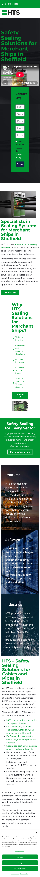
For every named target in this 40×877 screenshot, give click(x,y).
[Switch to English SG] (33, 2)
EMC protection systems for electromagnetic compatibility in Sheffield (21, 739)
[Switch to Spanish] (29, 2)
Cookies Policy (15, 874)
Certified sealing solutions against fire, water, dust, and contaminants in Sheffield (20, 729)
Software (12, 540)
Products (12, 475)
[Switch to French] (31, 5)
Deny (20, 863)
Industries (13, 605)
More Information (20, 452)
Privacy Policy (24, 874)
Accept (20, 857)
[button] (37, 833)
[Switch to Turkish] (29, 5)
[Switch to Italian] (31, 2)
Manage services (19, 851)
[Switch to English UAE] (35, 2)
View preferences (20, 869)
